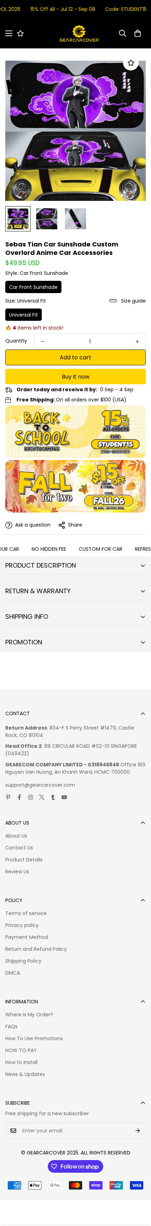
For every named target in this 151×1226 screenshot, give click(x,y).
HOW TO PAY (21, 1050)
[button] (138, 33)
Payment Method (26, 937)
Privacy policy (22, 925)
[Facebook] (19, 797)
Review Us (17, 871)
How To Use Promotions (34, 1038)
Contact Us (19, 847)
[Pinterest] (8, 797)
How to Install (21, 1062)
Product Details (23, 859)
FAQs (11, 1026)
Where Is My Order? (29, 1014)
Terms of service (26, 913)
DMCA (12, 972)
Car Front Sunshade (33, 287)
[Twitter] (41, 797)
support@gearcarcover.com (40, 784)
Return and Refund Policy (36, 949)
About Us (16, 835)
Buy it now (76, 377)
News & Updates (25, 1074)
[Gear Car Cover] (79, 33)
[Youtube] (64, 797)
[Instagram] (30, 797)
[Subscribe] (138, 1131)
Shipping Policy (23, 960)
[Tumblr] (53, 797)
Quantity (16, 340)
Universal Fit (23, 314)
